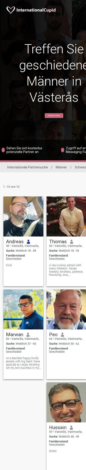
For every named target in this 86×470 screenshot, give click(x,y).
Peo (53, 334)
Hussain (58, 427)
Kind (9, 265)
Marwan (14, 334)
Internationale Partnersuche (27, 167)
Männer (61, 167)
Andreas (15, 241)
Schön (53, 451)
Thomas (58, 241)
